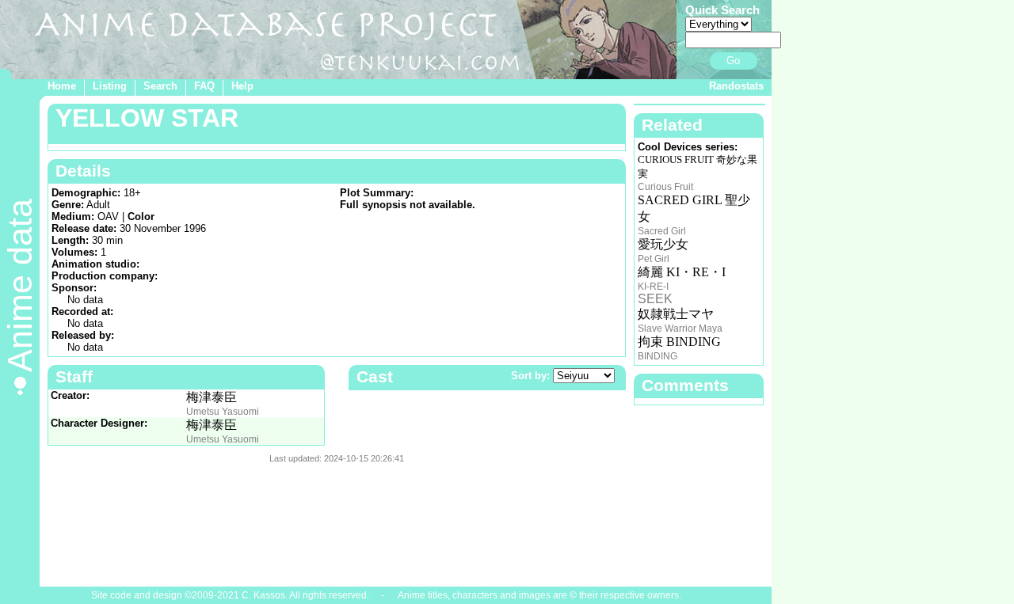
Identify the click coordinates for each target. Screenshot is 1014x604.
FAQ (204, 86)
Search (160, 86)
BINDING (657, 356)
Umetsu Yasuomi (222, 411)
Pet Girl (653, 258)
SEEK (655, 299)
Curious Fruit (665, 186)
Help (242, 86)
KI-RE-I (653, 286)
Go (733, 60)
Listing (110, 86)
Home (62, 86)
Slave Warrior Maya (680, 328)
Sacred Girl (662, 231)
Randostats (736, 86)
